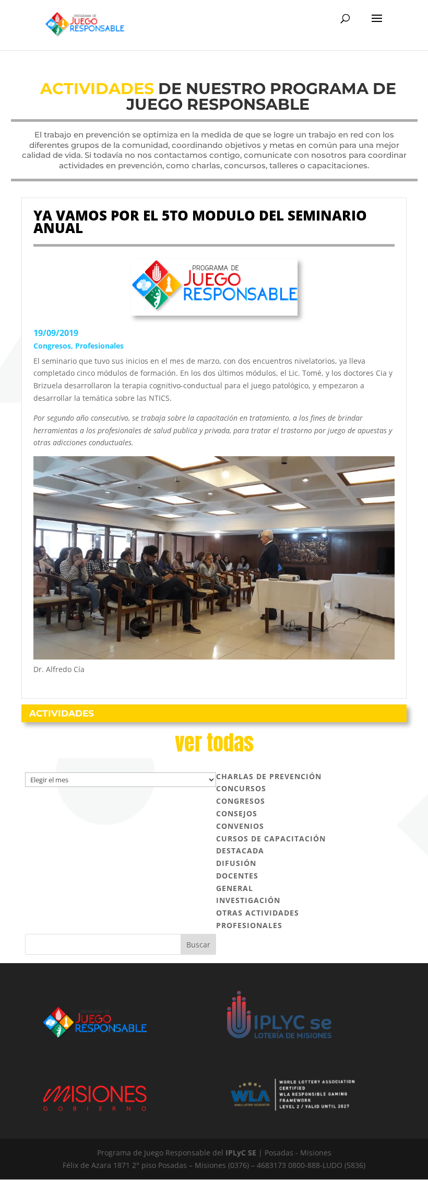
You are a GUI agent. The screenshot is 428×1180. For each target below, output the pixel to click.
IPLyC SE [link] (240, 1153)
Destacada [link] (240, 850)
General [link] (234, 888)
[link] (84, 24)
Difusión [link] (236, 863)
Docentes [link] (237, 876)
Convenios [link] (240, 826)
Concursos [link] (241, 788)
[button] (376, 25)
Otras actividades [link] (257, 913)
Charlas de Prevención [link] (269, 776)
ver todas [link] (214, 742)
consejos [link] (236, 813)
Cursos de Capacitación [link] (271, 838)
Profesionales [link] (99, 346)
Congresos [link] (52, 346)
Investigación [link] (248, 900)
